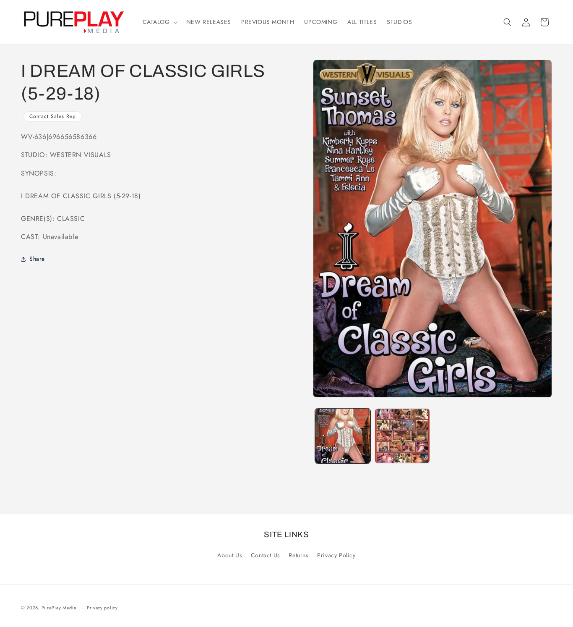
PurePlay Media (59, 607)
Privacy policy (102, 607)
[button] (159, 22)
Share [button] (37, 258)
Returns (298, 555)
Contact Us (265, 555)
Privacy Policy (336, 555)
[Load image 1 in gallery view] (342, 436)
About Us (229, 555)
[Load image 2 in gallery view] (402, 436)
